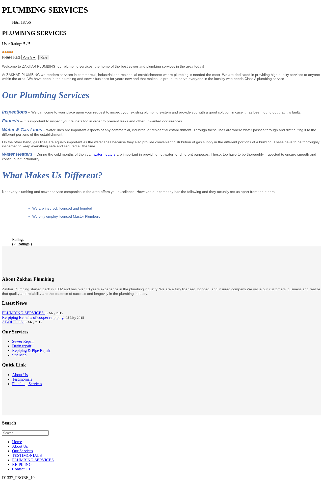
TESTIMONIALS (27, 455)
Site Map (19, 355)
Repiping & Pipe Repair (31, 350)
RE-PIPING (22, 464)
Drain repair (21, 346)
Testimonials (22, 379)
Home (17, 442)
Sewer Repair (23, 341)
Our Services (22, 451)
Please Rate (11, 57)
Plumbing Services (27, 384)
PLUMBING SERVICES (33, 460)
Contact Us (21, 469)
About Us (20, 375)
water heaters (105, 154)
